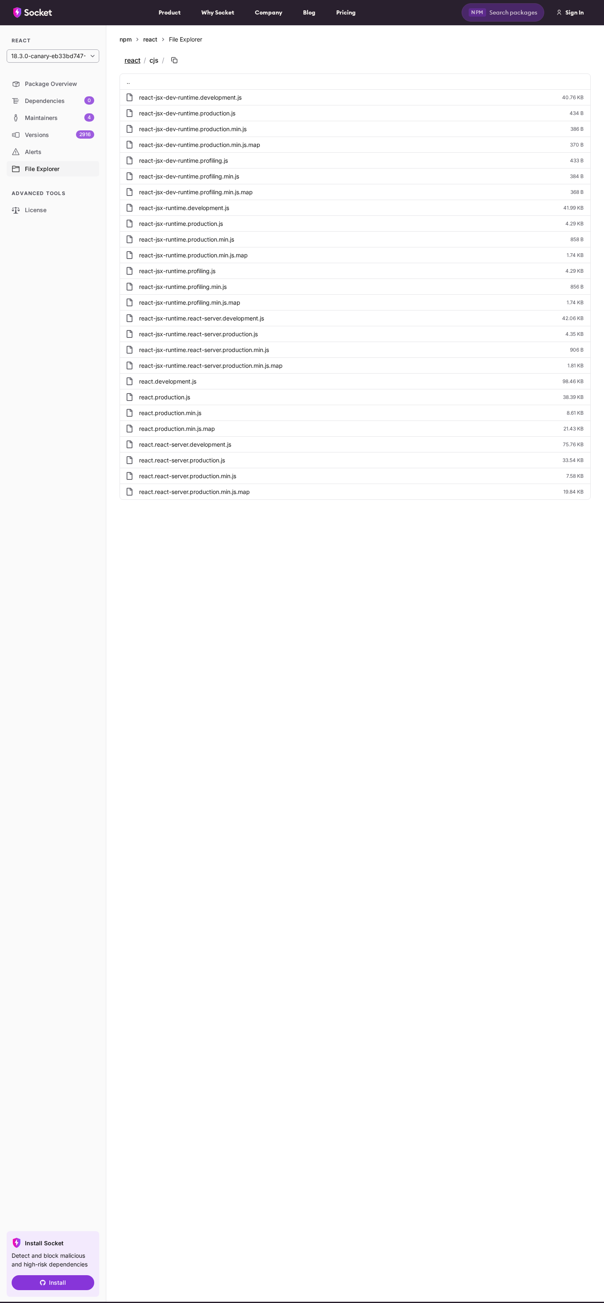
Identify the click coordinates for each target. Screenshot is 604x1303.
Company (268, 12)
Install (57, 1282)
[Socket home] (32, 12)
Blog (309, 12)
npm (126, 39)
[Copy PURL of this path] (174, 60)
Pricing (346, 12)
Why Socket (217, 12)
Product (170, 12)
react (150, 39)
